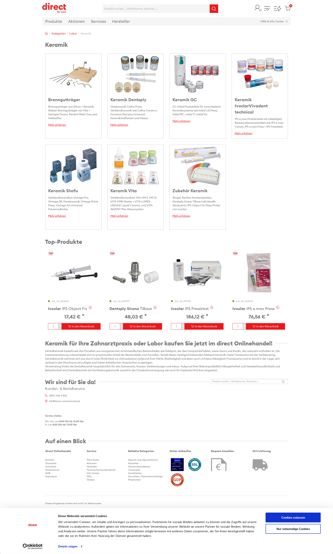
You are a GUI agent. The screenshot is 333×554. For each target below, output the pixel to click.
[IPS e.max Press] (259, 273)
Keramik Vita (123, 190)
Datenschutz (52, 469)
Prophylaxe (134, 479)
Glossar (91, 479)
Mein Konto (93, 459)
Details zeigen (67, 546)
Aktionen (92, 463)
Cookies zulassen (293, 517)
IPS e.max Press (253, 308)
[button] (257, 8)
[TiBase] (136, 273)
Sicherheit (50, 466)
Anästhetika (135, 473)
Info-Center (93, 473)
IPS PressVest (190, 308)
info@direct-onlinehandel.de (64, 401)
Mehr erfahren (57, 125)
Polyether (133, 463)
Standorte (50, 463)
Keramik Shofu (63, 190)
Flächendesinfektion (139, 466)
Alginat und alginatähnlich (143, 459)
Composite (134, 469)
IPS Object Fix (67, 308)
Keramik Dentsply (128, 99)
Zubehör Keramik (190, 190)
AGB (47, 473)
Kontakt (49, 459)
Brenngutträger (64, 99)
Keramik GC (184, 99)
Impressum (51, 476)
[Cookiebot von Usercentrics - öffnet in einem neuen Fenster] (33, 546)
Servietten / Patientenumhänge (145, 476)
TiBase (130, 308)
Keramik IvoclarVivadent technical (251, 106)
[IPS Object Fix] (74, 273)
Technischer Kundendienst (101, 469)
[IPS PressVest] (197, 273)
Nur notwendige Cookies (293, 528)
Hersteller (92, 466)
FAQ (89, 476)
